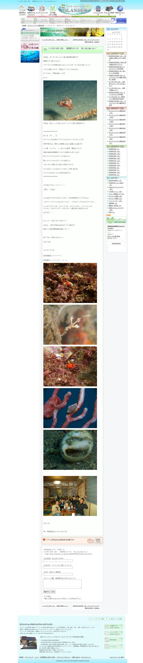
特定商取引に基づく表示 (47, 657)
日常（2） (112, 212)
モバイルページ (86, 657)
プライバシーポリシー (63, 657)
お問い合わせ (76, 657)
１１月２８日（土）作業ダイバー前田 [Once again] (117, 98)
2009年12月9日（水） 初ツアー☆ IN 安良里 (117, 72)
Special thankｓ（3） (115, 180)
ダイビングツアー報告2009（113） (117, 116)
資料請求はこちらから (22, 13)
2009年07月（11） (115, 161)
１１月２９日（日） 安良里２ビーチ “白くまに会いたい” (117, 84)
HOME (24, 25)
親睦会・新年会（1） (115, 205)
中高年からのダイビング (31, 13)
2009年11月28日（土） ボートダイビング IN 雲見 (117, 93)
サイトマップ (29, 657)
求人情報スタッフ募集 (53, 13)
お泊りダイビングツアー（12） (116, 188)
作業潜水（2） (113, 203)
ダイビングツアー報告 (30, 33)
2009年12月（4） (114, 149)
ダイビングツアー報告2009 (36, 25)
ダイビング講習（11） (116, 198)
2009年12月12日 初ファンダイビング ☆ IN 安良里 (117, 68)
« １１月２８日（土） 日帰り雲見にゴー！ (55, 39)
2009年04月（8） (114, 168)
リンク (37, 657)
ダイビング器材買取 (109, 13)
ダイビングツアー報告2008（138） (117, 120)
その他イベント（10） (116, 191)
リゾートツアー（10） (116, 201)
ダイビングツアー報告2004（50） (117, 138)
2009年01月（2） (114, 175)
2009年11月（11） (115, 151)
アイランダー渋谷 (98, 13)
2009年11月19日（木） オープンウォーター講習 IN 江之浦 (117, 103)
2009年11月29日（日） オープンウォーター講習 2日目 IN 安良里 (117, 77)
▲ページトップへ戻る (117, 657)
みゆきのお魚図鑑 (28, 36)
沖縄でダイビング (120, 13)
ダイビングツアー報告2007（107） (117, 125)
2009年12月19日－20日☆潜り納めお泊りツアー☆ (117, 63)
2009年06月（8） (114, 163)
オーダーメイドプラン (42, 13)
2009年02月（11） (115, 172)
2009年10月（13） (115, 154)
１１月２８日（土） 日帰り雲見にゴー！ (117, 89)
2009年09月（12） (115, 156)
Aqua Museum (116, 243)
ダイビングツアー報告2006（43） (117, 129)
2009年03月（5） (114, 170)
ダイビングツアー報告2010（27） (117, 112)
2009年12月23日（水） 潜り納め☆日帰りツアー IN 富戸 (117, 58)
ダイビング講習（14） (116, 196)
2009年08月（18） (115, 158)
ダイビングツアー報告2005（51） (117, 133)
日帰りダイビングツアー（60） (116, 209)
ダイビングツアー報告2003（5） (117, 142)
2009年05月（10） (115, 165)
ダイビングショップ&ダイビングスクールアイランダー (36, 624)
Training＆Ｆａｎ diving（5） (116, 184)
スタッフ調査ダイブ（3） (116, 194)
